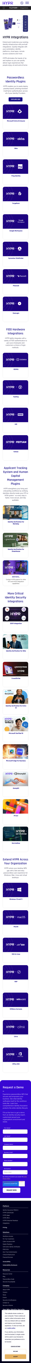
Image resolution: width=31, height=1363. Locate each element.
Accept (15, 1357)
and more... (16, 577)
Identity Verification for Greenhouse (16, 550)
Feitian (16, 452)
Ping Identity (15, 176)
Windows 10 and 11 (15, 899)
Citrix (16, 1036)
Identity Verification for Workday (16, 523)
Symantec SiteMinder (16, 258)
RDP (16, 981)
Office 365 (16, 1064)
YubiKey (16, 397)
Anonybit (16, 788)
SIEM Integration (16, 623)
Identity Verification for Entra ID (16, 707)
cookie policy (11, 1328)
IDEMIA (16, 369)
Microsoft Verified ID (16, 733)
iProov (16, 816)
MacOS (16, 927)
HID (16, 424)
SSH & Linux (16, 954)
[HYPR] (8, 3)
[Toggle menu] (27, 3)
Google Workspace (15, 231)
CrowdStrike (16, 678)
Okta (16, 148)
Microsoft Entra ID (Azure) (16, 121)
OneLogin (16, 313)
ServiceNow (16, 843)
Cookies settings (15, 1346)
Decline (15, 1351)
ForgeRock (16, 203)
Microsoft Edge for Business (16, 761)
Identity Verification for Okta (16, 651)
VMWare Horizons (16, 1009)
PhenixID (16, 286)
